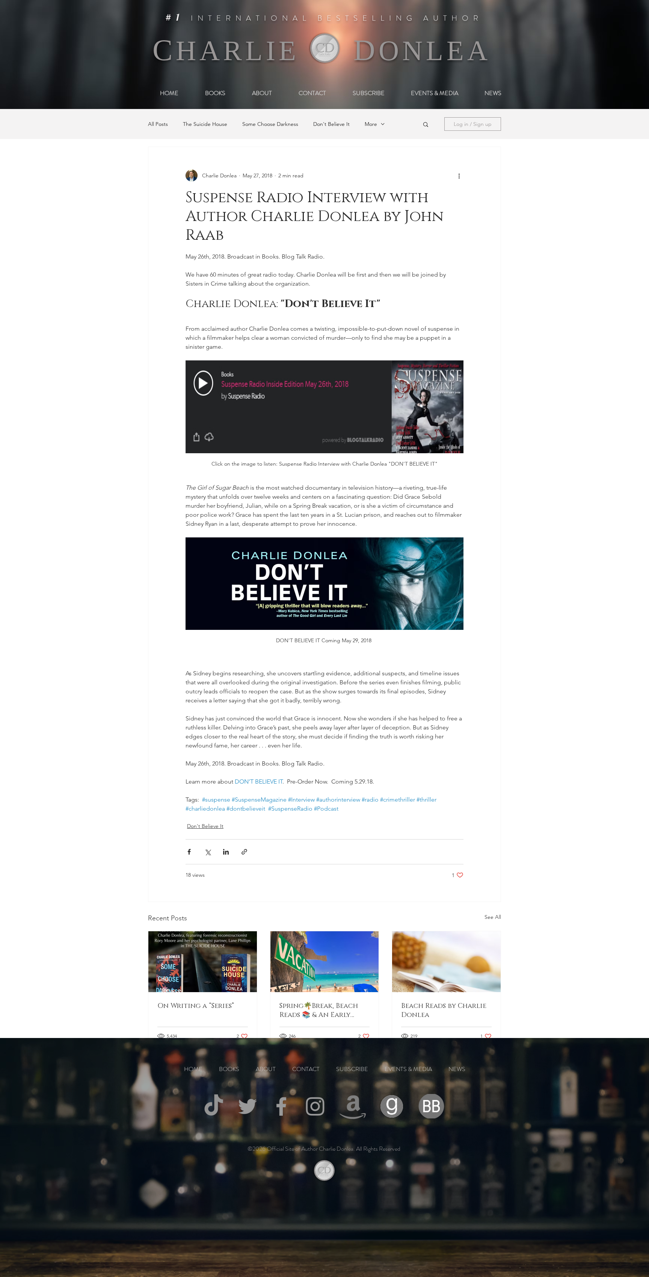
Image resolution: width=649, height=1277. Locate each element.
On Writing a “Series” (195, 1006)
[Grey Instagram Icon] (315, 1106)
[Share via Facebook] (189, 851)
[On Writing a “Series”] (202, 961)
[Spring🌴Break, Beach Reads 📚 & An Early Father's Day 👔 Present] (324, 961)
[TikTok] (213, 1106)
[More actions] (458, 175)
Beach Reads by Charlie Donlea (443, 1011)
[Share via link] (244, 851)
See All (492, 917)
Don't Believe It (331, 124)
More (371, 124)
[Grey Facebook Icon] (281, 1106)
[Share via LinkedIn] (225, 851)
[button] (425, 124)
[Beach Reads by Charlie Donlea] (446, 961)
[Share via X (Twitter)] (207, 851)
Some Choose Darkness (270, 124)
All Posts (158, 124)
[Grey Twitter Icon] (247, 1106)
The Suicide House (205, 124)
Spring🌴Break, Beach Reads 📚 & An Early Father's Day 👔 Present (321, 1011)
